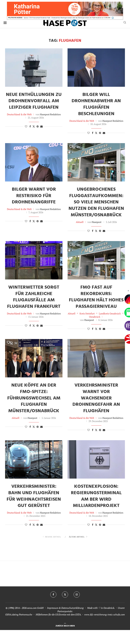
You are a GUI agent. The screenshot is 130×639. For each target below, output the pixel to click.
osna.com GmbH (35, 607)
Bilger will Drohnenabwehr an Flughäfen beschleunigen (96, 104)
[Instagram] (77, 594)
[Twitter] (65, 594)
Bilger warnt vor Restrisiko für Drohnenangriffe (34, 196)
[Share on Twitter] (33, 126)
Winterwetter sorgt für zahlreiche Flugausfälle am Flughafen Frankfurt (33, 297)
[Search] (124, 22)
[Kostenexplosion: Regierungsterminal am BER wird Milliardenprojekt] (96, 459)
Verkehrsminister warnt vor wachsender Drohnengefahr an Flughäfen (96, 398)
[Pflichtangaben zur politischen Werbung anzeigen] (113, 18)
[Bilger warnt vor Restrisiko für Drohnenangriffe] (33, 162)
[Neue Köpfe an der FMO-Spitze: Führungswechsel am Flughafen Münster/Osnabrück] (33, 358)
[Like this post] (26, 126)
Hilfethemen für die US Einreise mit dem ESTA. (58, 614)
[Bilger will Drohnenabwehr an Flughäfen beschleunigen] (96, 67)
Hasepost (96, 222)
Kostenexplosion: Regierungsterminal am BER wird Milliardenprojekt (96, 496)
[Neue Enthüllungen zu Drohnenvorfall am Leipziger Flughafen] (33, 67)
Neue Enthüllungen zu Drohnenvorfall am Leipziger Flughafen (34, 101)
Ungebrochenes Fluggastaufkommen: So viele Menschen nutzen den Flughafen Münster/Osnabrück (96, 202)
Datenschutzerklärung (72, 607)
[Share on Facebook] (30, 126)
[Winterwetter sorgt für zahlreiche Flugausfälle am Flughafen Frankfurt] (33, 260)
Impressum (52, 607)
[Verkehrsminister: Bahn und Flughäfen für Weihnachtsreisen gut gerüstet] (33, 459)
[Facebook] (53, 594)
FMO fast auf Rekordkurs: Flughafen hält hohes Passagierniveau (96, 297)
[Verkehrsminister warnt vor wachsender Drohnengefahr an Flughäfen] (96, 358)
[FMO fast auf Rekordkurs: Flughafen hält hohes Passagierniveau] (96, 260)
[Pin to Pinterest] (38, 126)
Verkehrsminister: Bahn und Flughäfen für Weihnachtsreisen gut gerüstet (34, 496)
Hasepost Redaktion (50, 114)
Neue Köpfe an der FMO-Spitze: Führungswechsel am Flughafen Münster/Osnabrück (33, 398)
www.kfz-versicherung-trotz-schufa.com (104, 614)
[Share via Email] (41, 126)
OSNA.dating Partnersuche (18, 614)
